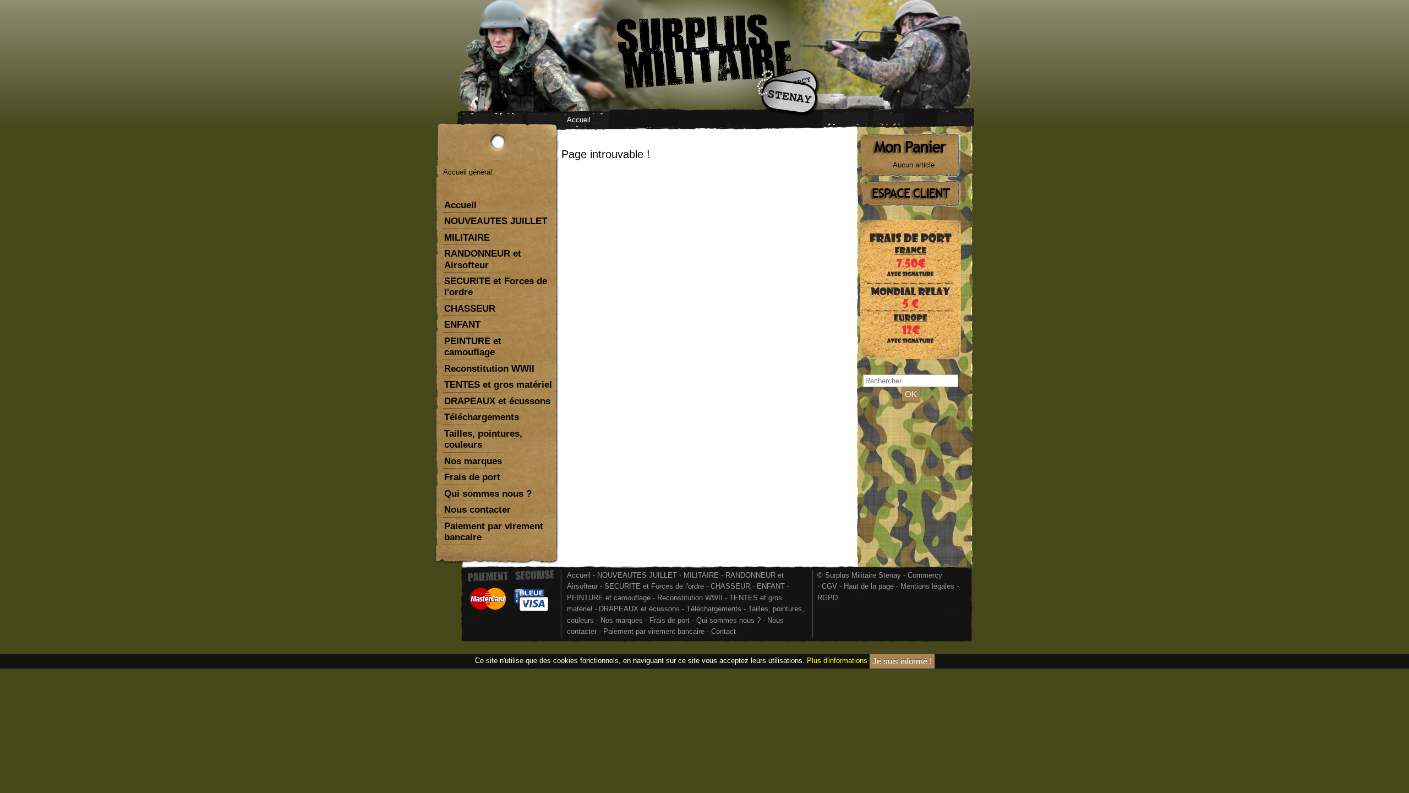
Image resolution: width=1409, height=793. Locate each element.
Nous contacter (477, 509)
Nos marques (473, 461)
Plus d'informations (837, 660)
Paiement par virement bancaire (493, 531)
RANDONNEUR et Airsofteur (482, 259)
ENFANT (462, 324)
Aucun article (914, 165)
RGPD (827, 598)
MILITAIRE (467, 237)
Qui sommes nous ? (488, 493)
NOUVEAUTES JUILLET (495, 221)
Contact (723, 631)
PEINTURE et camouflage (472, 346)
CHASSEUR (469, 308)
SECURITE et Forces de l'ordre (495, 286)
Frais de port (472, 477)
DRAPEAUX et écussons (497, 401)
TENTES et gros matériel (498, 384)
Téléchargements (481, 417)
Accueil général (467, 172)
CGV (829, 586)
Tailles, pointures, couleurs (483, 439)
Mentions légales (927, 586)
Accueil (579, 120)
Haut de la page (869, 586)
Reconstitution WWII (489, 368)
